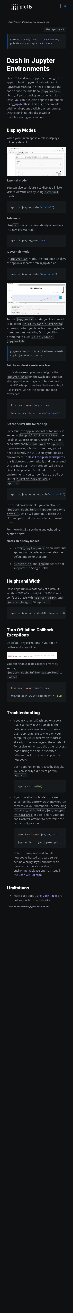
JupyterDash (22, 104)
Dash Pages (49, 896)
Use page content (55, 29)
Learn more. (46, 43)
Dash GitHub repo (30, 875)
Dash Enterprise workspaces (46, 457)
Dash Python (14, 21)
